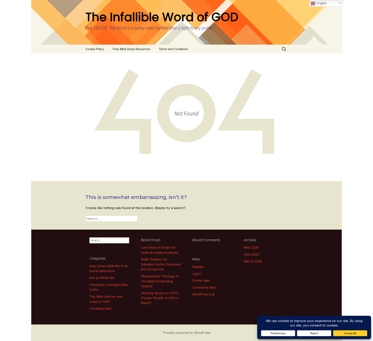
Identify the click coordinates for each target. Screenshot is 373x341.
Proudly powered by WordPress (186, 333)
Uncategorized (100, 308)
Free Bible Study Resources (131, 49)
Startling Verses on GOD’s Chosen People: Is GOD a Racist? (160, 298)
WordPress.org (203, 294)
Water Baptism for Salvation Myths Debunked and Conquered (161, 264)
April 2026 (251, 254)
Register (198, 267)
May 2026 (251, 247)
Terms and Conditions (173, 49)
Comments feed (203, 287)
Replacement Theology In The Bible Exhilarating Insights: (160, 281)
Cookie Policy (94, 49)
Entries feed (201, 280)
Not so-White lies (101, 278)
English (321, 3)
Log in (196, 274)
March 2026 (253, 261)
